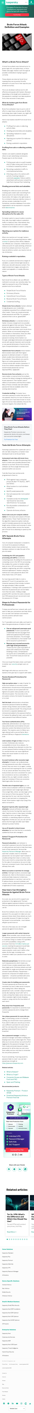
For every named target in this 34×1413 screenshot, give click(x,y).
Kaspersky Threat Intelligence (10, 1348)
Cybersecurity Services (8, 1337)
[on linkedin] (20, 1169)
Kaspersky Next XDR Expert (9, 1344)
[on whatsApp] (25, 1169)
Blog (3, 1384)
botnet (5, 241)
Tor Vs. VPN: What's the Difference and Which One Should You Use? (17, 1217)
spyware (17, 178)
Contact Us (4, 1373)
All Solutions (5, 1275)
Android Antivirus (6, 1284)
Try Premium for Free (11, 439)
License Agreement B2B (6, 1367)
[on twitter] (14, 1169)
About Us (4, 1376)
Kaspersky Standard (7, 1253)
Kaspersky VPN (6, 1267)
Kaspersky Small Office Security (10, 1305)
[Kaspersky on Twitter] (8, 1403)
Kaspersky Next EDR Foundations (11, 1309)
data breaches (10, 207)
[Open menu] (2, 2)
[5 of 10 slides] (16, 1239)
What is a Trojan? (12, 1074)
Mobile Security (6, 1292)
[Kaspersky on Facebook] (4, 1403)
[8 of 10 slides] (22, 1239)
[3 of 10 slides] (12, 1239)
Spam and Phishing (13, 1082)
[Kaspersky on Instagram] (21, 1403)
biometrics (25, 734)
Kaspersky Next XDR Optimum (10, 1316)
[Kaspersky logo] (12, 2)
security (14, 664)
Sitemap (3, 1395)
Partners (3, 1380)
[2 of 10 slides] (9, 1239)
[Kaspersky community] (26, 1403)
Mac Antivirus (5, 1288)
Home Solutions (7, 1249)
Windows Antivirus (7, 1296)
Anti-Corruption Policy (13, 1364)
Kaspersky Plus (6, 1256)
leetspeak (24, 499)
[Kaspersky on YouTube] (17, 1403)
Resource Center (5, 1387)
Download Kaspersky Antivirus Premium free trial (17, 1096)
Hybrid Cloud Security (8, 1352)
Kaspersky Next (6, 1333)
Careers (3, 1399)
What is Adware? (12, 1072)
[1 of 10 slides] (7, 1239)
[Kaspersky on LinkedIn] (13, 1403)
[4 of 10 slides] (14, 1239)
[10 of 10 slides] (27, 1239)
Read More (11, 1232)
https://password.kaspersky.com (12, 1063)
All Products (5, 1324)
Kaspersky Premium (7, 1260)
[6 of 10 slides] (18, 1239)
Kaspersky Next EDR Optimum (10, 1312)
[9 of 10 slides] (25, 1239)
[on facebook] (9, 1169)
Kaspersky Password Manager (11, 851)
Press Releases (5, 1391)
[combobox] (26, 2)
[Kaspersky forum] (30, 1404)
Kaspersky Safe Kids (7, 1264)
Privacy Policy (5, 1364)
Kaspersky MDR (6, 1341)
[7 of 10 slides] (20, 1239)
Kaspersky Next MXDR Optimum (10, 1320)
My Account (31, 3)
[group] (17, 1215)
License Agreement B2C (24, 1364)
